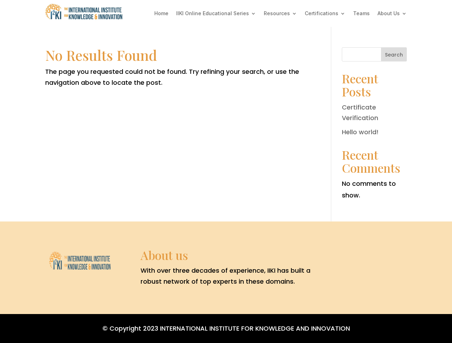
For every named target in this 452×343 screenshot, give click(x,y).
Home (161, 13)
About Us (388, 13)
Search (394, 54)
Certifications (321, 13)
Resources (277, 13)
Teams (361, 13)
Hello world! (360, 132)
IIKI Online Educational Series (212, 13)
